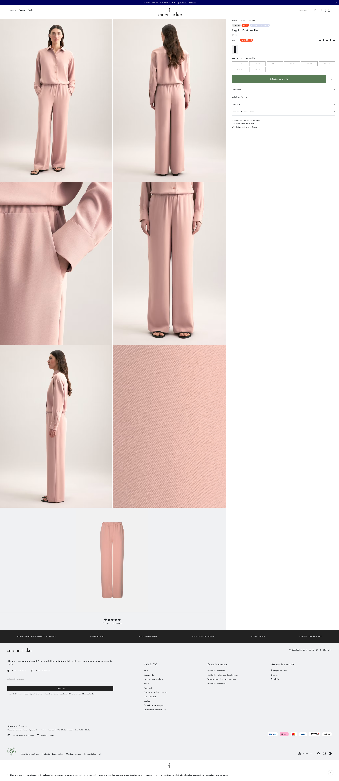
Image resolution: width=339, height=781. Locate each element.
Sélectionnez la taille (279, 79)
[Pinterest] (330, 753)
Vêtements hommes (43, 671)
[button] (112, 623)
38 (273, 63)
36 (256, 63)
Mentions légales (73, 754)
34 (238, 63)
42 (308, 63)
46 (238, 69)
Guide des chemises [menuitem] (216, 670)
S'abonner (60, 688)
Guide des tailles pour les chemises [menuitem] (223, 675)
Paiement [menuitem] (148, 688)
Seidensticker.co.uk (92, 754)
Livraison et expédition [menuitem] (153, 679)
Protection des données (53, 754)
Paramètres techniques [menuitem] (154, 705)
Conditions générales (30, 754)
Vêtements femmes (19, 671)
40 (290, 63)
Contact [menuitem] (147, 701)
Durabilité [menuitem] (275, 679)
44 (325, 63)
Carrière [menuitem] (274, 675)
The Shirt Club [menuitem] (150, 696)
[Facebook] (318, 753)
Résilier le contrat (47, 735)
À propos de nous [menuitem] (279, 670)
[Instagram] (324, 753)
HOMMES (183, 2)
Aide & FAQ (151, 664)
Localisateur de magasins (303, 650)
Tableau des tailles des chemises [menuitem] (222, 679)
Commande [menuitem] (149, 675)
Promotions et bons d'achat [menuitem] (155, 692)
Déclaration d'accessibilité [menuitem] (155, 709)
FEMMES (192, 2)
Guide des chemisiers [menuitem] (217, 683)
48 (256, 69)
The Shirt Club (325, 650)
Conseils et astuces (218, 664)
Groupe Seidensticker (283, 664)
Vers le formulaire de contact (23, 735)
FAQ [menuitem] (146, 670)
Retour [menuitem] (146, 683)
